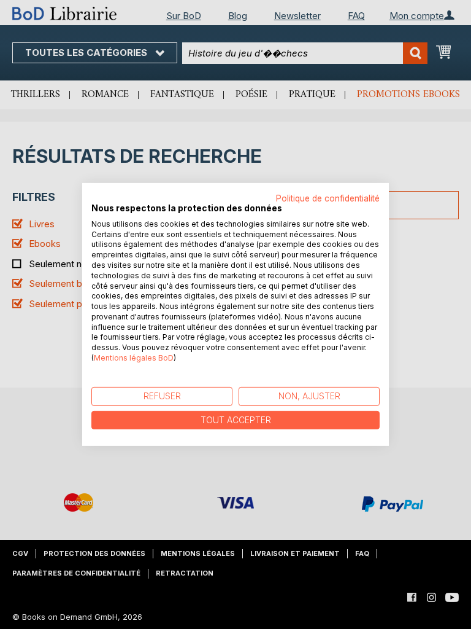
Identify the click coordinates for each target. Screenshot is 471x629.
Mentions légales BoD (134, 357)
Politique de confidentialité (328, 198)
